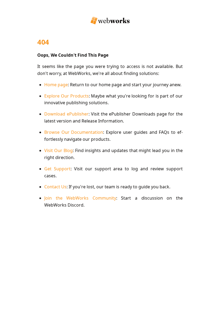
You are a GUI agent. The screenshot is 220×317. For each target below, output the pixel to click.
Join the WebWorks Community (80, 198)
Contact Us (55, 187)
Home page (56, 85)
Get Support (57, 169)
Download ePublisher (66, 114)
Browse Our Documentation (73, 132)
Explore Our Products (66, 96)
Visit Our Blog (58, 150)
